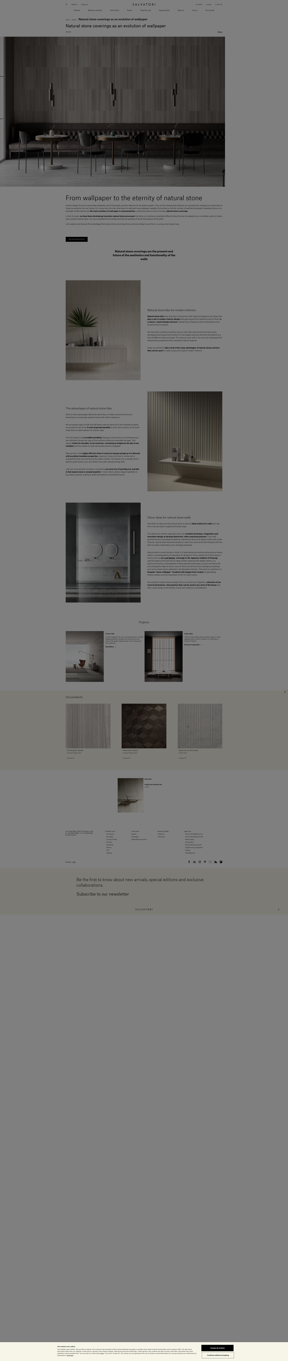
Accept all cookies (217, 1348)
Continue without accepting (218, 1355)
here (102, 1353)
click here (70, 1355)
